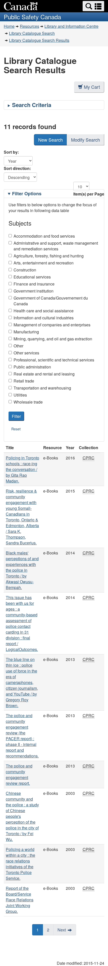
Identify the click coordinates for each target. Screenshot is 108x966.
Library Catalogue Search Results (39, 40)
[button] (93, 6)
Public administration (32, 367)
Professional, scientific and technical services (54, 360)
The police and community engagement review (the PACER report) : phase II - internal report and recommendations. (22, 736)
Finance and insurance (34, 284)
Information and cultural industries (44, 318)
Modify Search (85, 139)
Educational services (32, 277)
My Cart (92, 86)
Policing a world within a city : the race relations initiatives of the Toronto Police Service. (20, 863)
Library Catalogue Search (32, 33)
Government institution (33, 291)
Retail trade (24, 381)
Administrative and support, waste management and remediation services (56, 246)
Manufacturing (26, 332)
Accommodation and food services (44, 236)
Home (9, 26)
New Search (50, 139)
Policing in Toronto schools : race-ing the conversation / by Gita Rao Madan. (22, 469)
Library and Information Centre (71, 26)
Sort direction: (17, 168)
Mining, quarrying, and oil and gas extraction (53, 339)
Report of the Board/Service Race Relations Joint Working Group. (19, 899)
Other (18, 346)
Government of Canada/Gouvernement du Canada (51, 301)
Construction (25, 270)
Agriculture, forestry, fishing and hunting (49, 256)
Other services (26, 353)
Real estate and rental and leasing (44, 374)
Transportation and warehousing (42, 388)
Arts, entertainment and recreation (44, 263)
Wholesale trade (28, 402)
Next (62, 930)
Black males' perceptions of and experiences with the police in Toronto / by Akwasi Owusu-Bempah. (22, 570)
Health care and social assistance (44, 311)
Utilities (20, 395)
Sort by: (11, 152)
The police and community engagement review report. (19, 774)
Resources (29, 26)
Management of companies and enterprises (52, 325)
